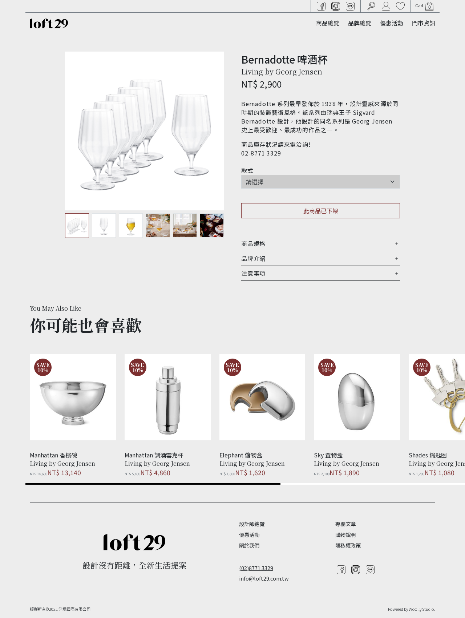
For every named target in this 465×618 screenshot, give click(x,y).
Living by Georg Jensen (281, 71)
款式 (247, 170)
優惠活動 (391, 23)
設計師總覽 (251, 524)
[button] (320, 243)
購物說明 (345, 534)
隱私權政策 (348, 545)
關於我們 (249, 545)
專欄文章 (345, 524)
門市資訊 (423, 23)
